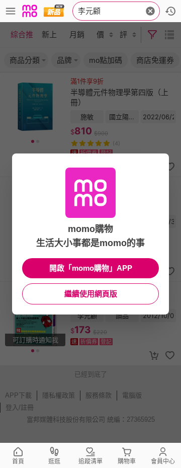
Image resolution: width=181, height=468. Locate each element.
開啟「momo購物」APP (90, 268)
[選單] (10, 11)
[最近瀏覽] (170, 11)
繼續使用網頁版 (90, 293)
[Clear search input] (150, 11)
